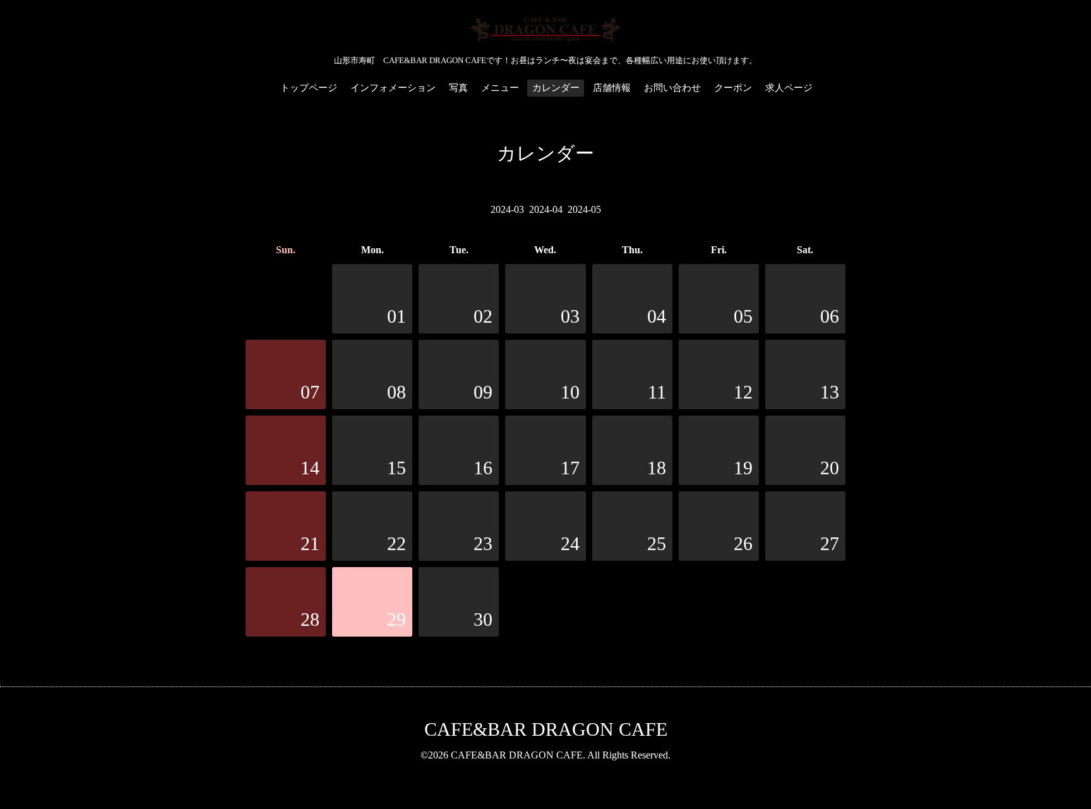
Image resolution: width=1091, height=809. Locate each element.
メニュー (500, 88)
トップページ (308, 88)
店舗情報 (612, 88)
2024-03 (507, 209)
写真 (458, 88)
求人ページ (789, 88)
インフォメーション (393, 88)
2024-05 (584, 209)
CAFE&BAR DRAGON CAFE (545, 729)
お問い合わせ (672, 88)
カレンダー (556, 88)
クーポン (733, 88)
